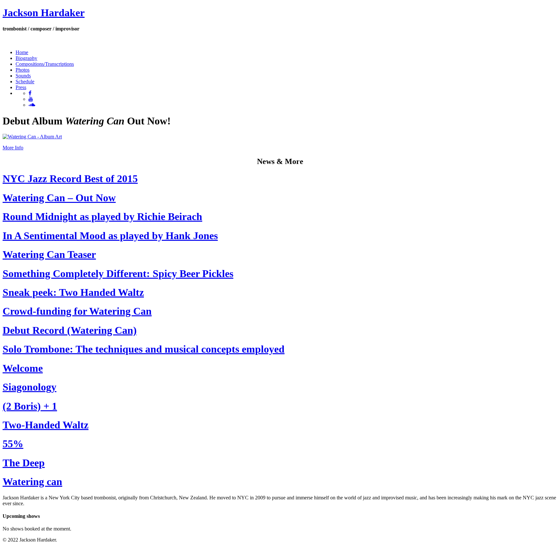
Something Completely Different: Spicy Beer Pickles (118, 273)
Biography (26, 58)
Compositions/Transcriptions (45, 64)
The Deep (24, 463)
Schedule (25, 81)
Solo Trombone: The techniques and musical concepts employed (144, 349)
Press (21, 87)
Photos (22, 70)
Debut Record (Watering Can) (70, 330)
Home (22, 52)
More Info (13, 147)
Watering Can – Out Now (59, 198)
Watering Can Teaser (49, 254)
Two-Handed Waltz (45, 425)
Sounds (23, 75)
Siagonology (29, 387)
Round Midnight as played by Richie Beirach (102, 216)
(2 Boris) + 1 (30, 406)
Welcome (23, 368)
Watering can (32, 481)
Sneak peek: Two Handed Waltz (73, 292)
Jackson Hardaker (44, 12)
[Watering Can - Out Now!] (32, 136)
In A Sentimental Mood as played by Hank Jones (110, 235)
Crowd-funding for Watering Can (77, 311)
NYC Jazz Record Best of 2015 (70, 178)
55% (13, 443)
